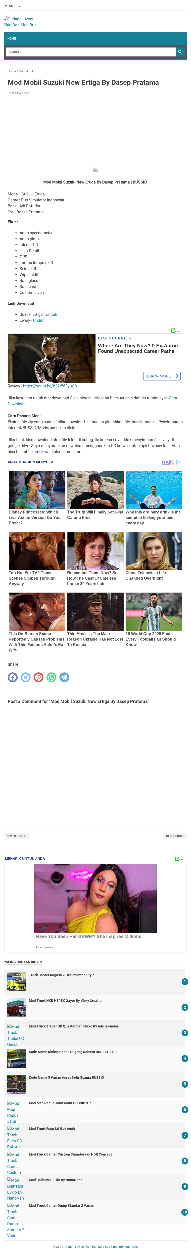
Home (11, 38)
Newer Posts (16, 836)
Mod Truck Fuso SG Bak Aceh (52, 1129)
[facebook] (13, 677)
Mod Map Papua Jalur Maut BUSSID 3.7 (60, 1103)
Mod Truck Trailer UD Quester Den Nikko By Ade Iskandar (73, 1026)
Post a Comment (19, 93)
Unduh (51, 314)
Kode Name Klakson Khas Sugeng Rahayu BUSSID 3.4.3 (73, 1052)
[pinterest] (39, 677)
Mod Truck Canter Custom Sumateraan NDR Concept (70, 1154)
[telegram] (64, 677)
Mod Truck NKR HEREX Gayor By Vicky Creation (66, 1001)
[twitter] (26, 677)
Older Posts (175, 836)
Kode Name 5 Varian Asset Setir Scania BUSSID (66, 1077)
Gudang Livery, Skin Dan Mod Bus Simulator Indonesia (101, 1247)
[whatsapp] (51, 677)
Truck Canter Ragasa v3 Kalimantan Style (62, 975)
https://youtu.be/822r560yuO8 (50, 386)
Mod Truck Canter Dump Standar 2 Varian (61, 1206)
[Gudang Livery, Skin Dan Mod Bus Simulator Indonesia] (22, 21)
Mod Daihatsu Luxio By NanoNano (56, 1180)
